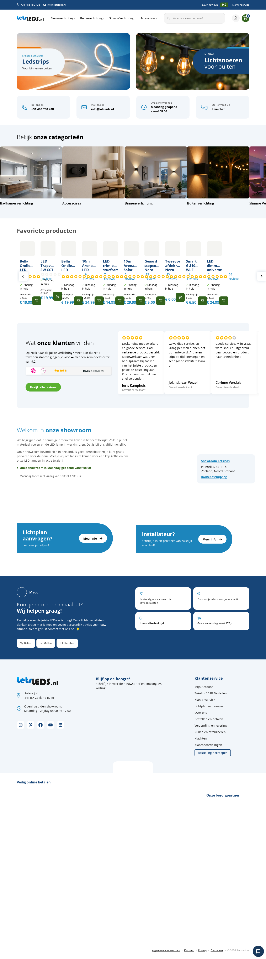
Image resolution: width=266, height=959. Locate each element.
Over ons (201, 713)
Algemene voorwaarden (166, 950)
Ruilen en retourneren (210, 732)
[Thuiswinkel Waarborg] (48, 936)
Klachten (201, 738)
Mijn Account (204, 687)
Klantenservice (240, 4)
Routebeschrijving (214, 477)
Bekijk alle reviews (43, 387)
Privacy (202, 950)
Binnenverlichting (61, 18)
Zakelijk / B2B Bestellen (211, 693)
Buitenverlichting (91, 18)
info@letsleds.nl (56, 4)
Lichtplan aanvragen (209, 706)
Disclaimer (217, 950)
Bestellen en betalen (209, 719)
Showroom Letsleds (215, 461)
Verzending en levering (211, 725)
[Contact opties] (258, 951)
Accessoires (147, 18)
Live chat (218, 109)
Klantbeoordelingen (208, 745)
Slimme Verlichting (121, 18)
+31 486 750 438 (30, 4)
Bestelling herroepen (213, 753)
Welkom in (54, 430)
